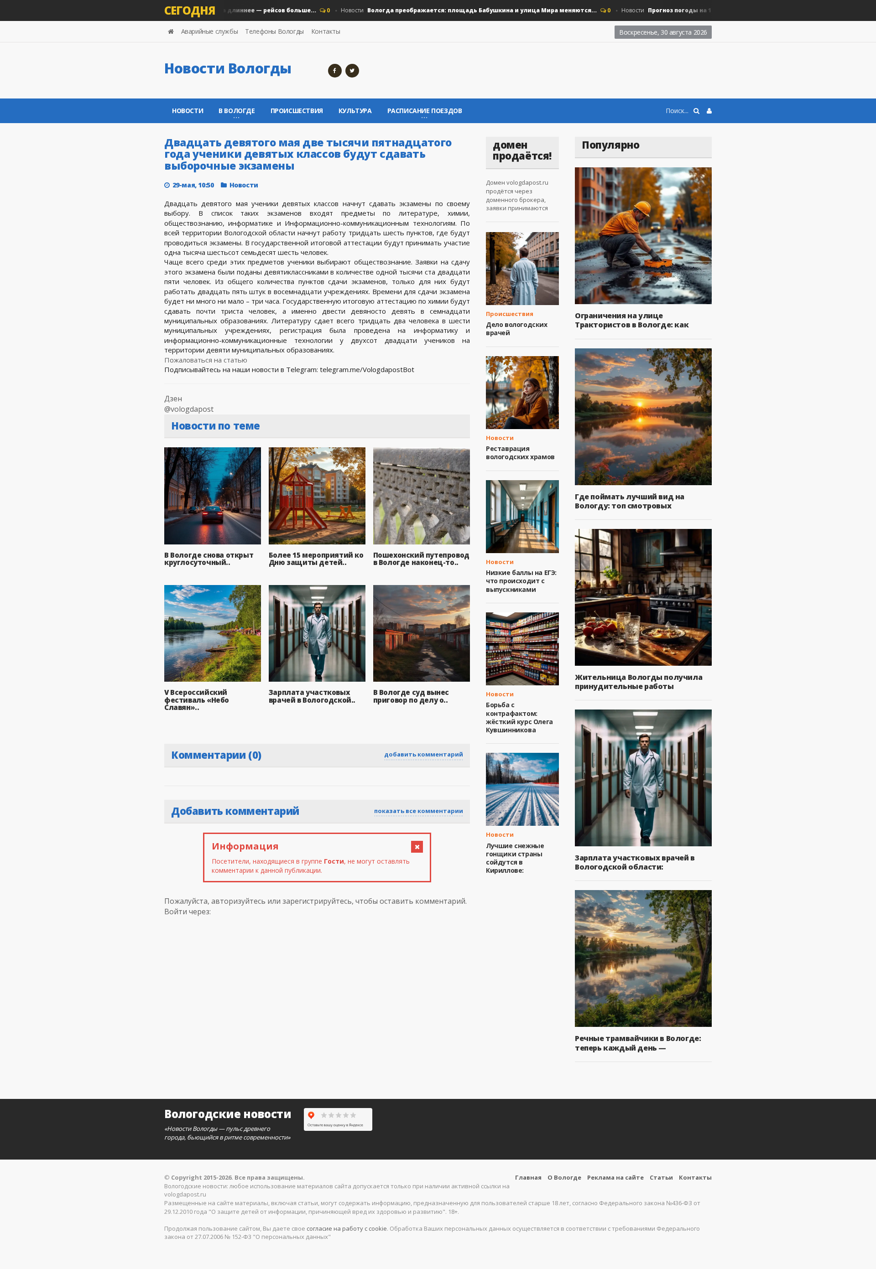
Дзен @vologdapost (189, 404)
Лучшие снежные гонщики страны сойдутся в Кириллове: (515, 858)
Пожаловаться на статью (205, 359)
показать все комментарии (418, 811)
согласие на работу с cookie (347, 1228)
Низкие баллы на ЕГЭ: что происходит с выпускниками (521, 580)
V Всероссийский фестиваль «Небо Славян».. (196, 700)
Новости (451, 10)
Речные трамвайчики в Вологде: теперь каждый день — (638, 1042)
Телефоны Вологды (274, 31)
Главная (528, 1177)
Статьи (661, 1177)
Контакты (325, 31)
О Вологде (564, 1177)
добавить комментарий (423, 754)
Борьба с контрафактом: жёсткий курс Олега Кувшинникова (519, 717)
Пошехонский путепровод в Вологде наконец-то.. (421, 558)
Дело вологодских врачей (517, 328)
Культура (355, 110)
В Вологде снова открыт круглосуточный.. (208, 558)
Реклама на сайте (615, 1177)
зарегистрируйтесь (317, 901)
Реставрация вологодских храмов (520, 452)
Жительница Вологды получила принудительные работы (638, 681)
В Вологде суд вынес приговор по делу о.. (411, 696)
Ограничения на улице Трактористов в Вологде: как (631, 320)
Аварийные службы (209, 31)
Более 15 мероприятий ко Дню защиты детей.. (316, 558)
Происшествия (297, 110)
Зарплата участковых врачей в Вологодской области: (635, 862)
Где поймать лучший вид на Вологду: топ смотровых (629, 501)
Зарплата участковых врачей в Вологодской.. (312, 696)
